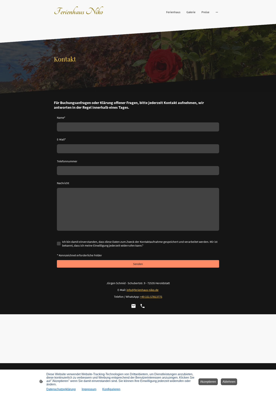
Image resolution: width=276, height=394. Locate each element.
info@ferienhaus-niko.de (142, 290)
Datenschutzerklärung (61, 389)
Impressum (89, 389)
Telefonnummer (67, 161)
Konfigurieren (111, 389)
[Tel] (142, 306)
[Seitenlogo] (80, 18)
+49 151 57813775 (151, 296)
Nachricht (63, 183)
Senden (138, 264)
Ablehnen (228, 381)
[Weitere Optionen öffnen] (217, 12)
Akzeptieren (208, 381)
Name (61, 117)
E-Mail (61, 139)
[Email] (133, 306)
